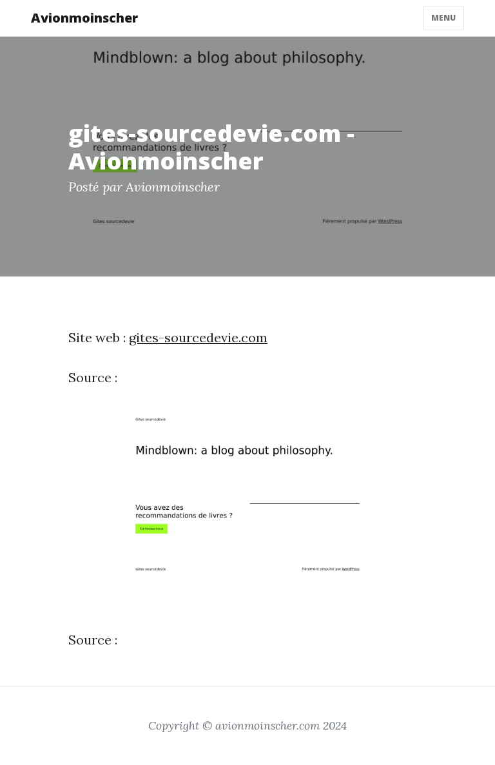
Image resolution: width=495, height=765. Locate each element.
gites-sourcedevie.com (198, 337)
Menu (443, 17)
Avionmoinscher (84, 17)
